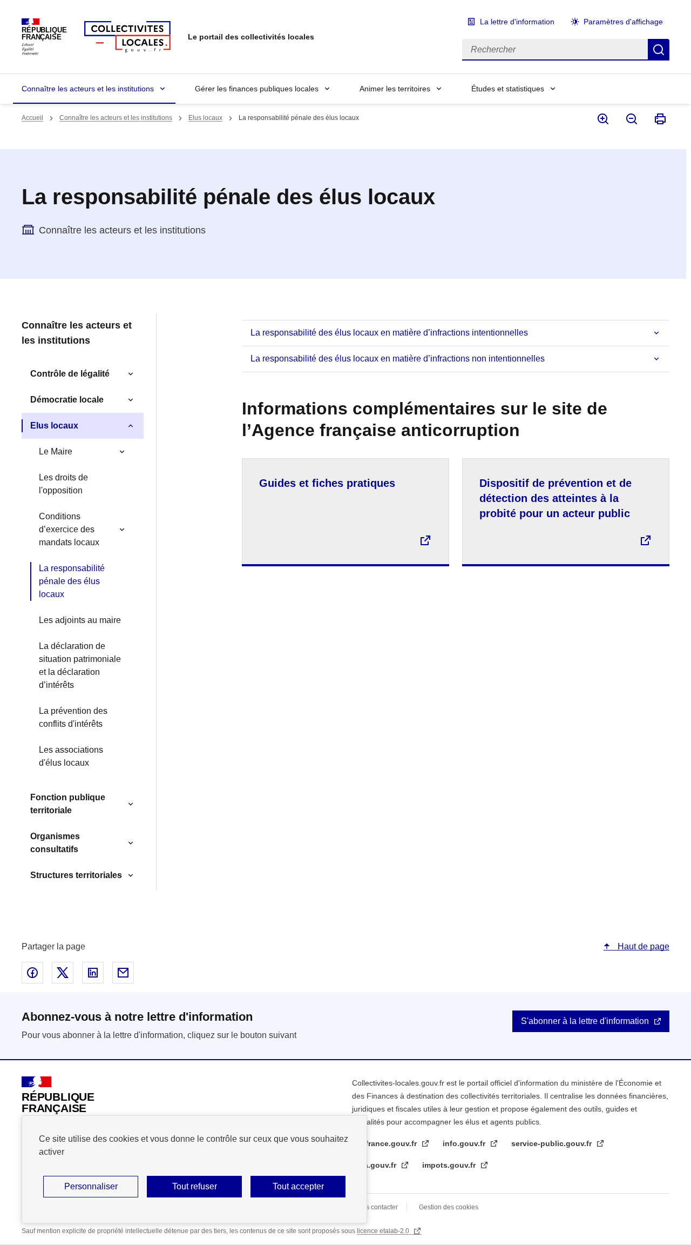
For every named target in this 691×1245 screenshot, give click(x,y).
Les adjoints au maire (80, 620)
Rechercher (658, 50)
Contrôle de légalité (70, 373)
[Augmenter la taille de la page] (602, 119)
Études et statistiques (507, 88)
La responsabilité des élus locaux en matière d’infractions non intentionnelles (397, 358)
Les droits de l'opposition (63, 484)
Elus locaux (205, 118)
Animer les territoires (395, 88)
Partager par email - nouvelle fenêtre (123, 972)
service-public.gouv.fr (552, 1143)
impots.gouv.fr (450, 1165)
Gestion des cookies (448, 1207)
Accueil (32, 118)
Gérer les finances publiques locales (257, 88)
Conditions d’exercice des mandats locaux (69, 529)
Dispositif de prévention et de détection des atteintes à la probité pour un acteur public (555, 498)
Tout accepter (298, 1186)
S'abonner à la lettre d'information (585, 1021)
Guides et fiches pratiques (327, 483)
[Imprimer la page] (659, 119)
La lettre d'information (517, 21)
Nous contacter (376, 1207)
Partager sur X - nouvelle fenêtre (62, 972)
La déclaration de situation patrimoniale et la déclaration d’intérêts (80, 665)
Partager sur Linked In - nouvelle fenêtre (93, 972)
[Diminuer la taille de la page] (631, 119)
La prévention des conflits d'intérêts (73, 717)
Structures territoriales (76, 875)
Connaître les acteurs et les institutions (88, 88)
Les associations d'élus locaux (71, 756)
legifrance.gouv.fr (385, 1143)
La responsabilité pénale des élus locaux (72, 581)
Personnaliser (91, 1186)
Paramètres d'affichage (623, 21)
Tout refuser (194, 1186)
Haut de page (642, 946)
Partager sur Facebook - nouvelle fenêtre (32, 972)
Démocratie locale (67, 399)
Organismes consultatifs (55, 843)
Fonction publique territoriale (67, 804)
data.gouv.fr (375, 1165)
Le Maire (55, 451)
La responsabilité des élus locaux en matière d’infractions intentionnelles (389, 332)
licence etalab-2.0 (384, 1231)
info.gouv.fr (465, 1143)
